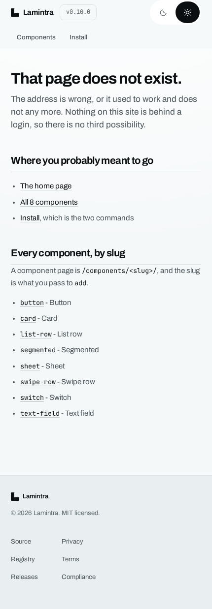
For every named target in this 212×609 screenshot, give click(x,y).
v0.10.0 (78, 12)
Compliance (79, 576)
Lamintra (38, 12)
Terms (70, 559)
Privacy (72, 541)
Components (36, 37)
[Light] (188, 12)
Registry (23, 559)
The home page (45, 186)
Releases (24, 576)
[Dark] (163, 12)
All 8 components (49, 202)
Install (78, 37)
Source (21, 541)
